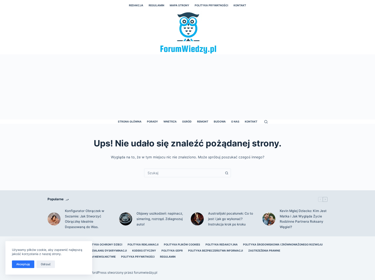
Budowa (220, 121)
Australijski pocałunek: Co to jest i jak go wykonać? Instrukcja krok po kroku (230, 218)
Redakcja (136, 5)
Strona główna (129, 121)
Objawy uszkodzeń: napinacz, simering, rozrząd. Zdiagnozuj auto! (160, 218)
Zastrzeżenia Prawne (264, 250)
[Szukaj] (266, 121)
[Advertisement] (187, 86)
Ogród (187, 121)
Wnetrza (170, 121)
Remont (202, 121)
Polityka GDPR (172, 250)
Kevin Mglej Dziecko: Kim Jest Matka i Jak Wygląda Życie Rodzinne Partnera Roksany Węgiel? (303, 219)
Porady (152, 121)
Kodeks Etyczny (144, 250)
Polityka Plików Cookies (182, 244)
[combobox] (183, 173)
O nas (235, 121)
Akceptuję (23, 264)
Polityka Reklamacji (143, 244)
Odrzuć (46, 264)
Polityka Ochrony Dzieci (104, 244)
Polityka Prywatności (211, 5)
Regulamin (156, 5)
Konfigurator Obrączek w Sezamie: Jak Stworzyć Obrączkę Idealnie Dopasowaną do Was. (84, 219)
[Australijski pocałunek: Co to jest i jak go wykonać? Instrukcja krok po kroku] (197, 218)
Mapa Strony (179, 5)
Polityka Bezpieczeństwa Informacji (215, 250)
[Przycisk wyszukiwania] (226, 173)
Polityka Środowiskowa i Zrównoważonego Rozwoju (283, 244)
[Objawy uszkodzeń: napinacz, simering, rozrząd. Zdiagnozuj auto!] (125, 218)
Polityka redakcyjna (222, 244)
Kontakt (240, 5)
